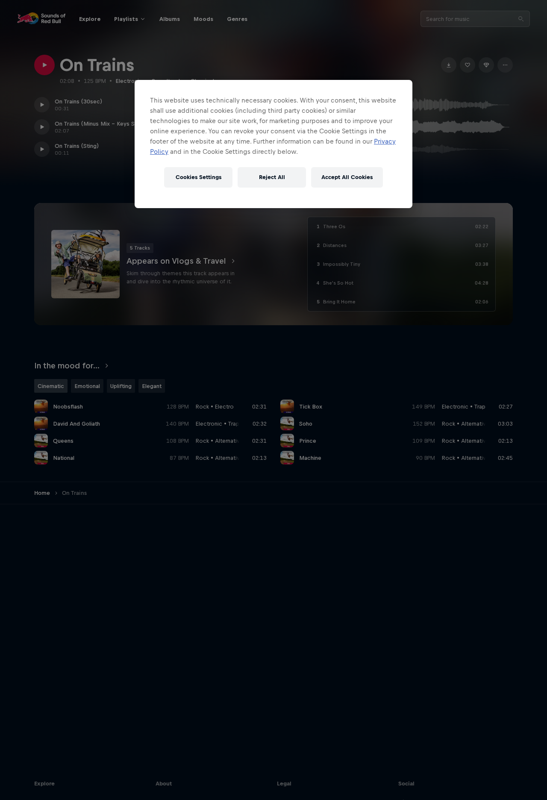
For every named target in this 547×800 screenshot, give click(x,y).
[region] (273, 144)
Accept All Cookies (347, 177)
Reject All (272, 177)
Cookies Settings (198, 177)
